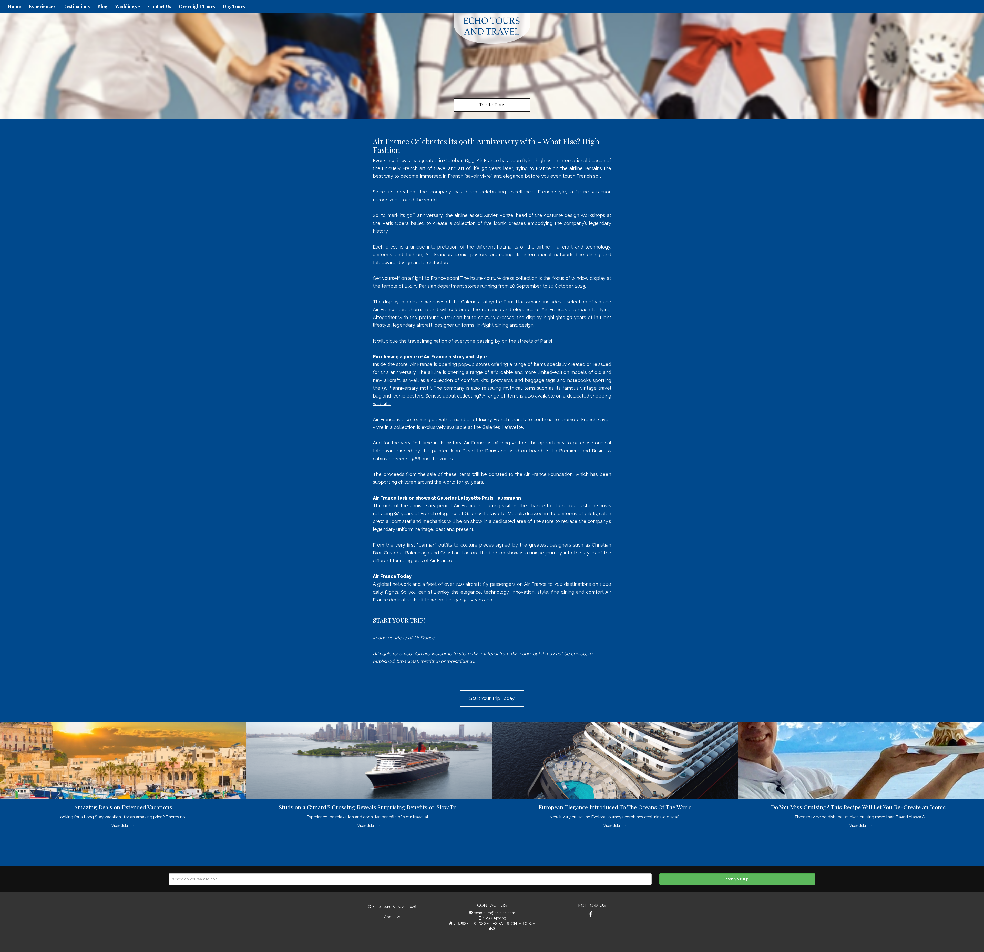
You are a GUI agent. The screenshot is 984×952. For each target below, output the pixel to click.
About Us (392, 917)
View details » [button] (123, 826)
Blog (102, 6)
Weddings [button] (126, 6)
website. (382, 403)
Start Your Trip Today (492, 698)
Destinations (76, 6)
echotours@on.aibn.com (494, 912)
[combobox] (410, 879)
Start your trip (737, 879)
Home (14, 6)
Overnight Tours (197, 6)
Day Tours (234, 6)
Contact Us (159, 6)
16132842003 (494, 918)
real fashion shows (590, 505)
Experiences (42, 6)
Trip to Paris (492, 104)
